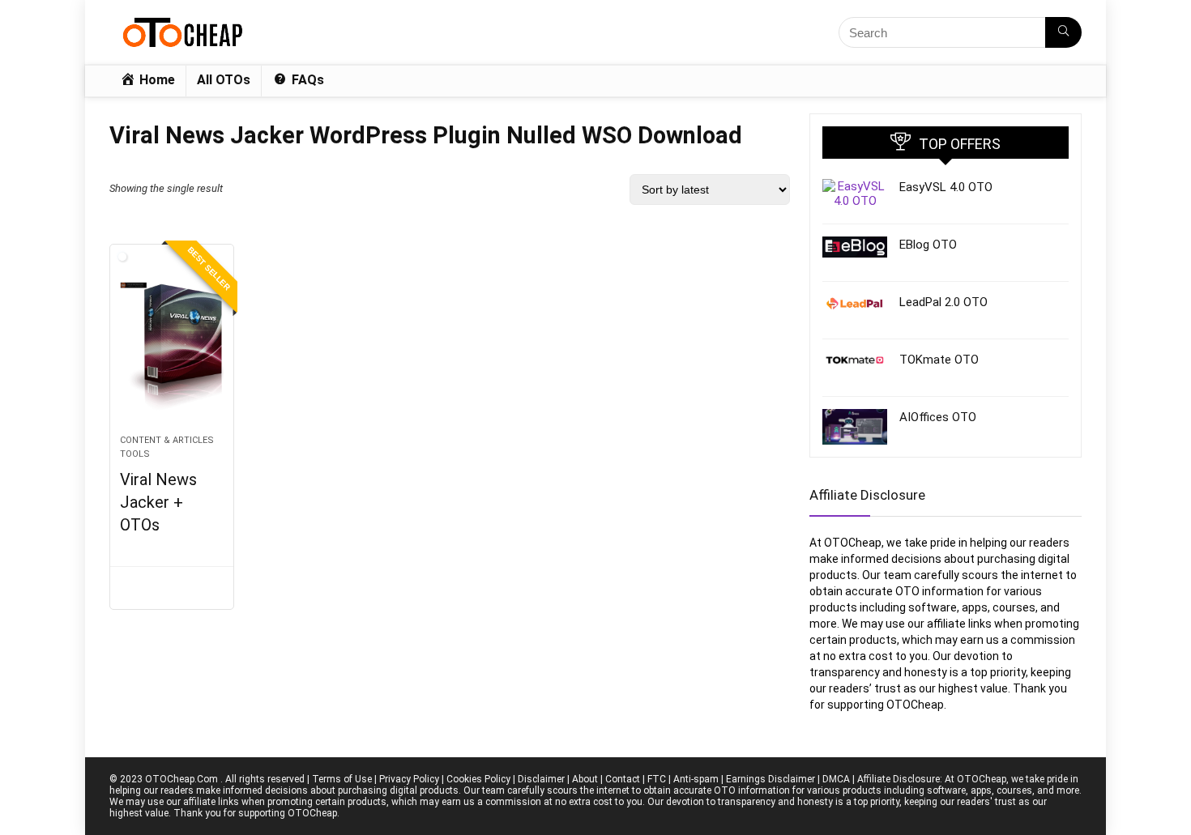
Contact (622, 779)
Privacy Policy (409, 779)
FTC (656, 779)
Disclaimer (541, 779)
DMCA (836, 779)
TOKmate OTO (939, 359)
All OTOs (223, 79)
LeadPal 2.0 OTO (943, 302)
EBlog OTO (928, 244)
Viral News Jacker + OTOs (158, 502)
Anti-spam (696, 779)
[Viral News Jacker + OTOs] (172, 347)
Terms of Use (342, 779)
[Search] (1063, 32)
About (585, 779)
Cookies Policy (478, 779)
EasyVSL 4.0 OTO (945, 187)
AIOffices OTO (937, 417)
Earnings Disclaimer (770, 779)
